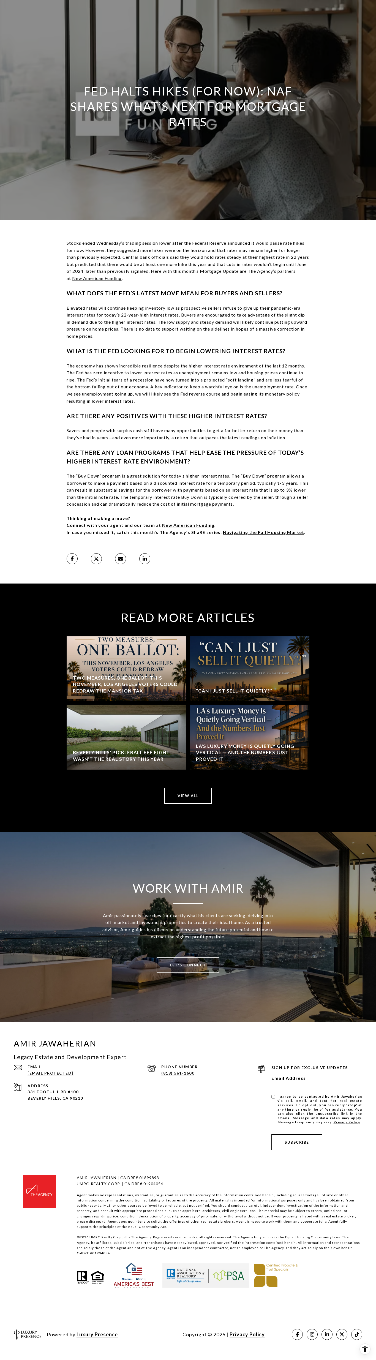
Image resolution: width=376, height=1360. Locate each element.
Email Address (288, 1078)
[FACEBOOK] (297, 1334)
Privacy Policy (347, 1122)
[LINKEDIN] (327, 1334)
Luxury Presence (97, 1334)
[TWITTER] (341, 1334)
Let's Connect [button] (188, 965)
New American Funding (97, 278)
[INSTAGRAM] (312, 1334)
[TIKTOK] (356, 1334)
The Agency (260, 271)
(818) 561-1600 (177, 1073)
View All (188, 795)
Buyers (188, 314)
